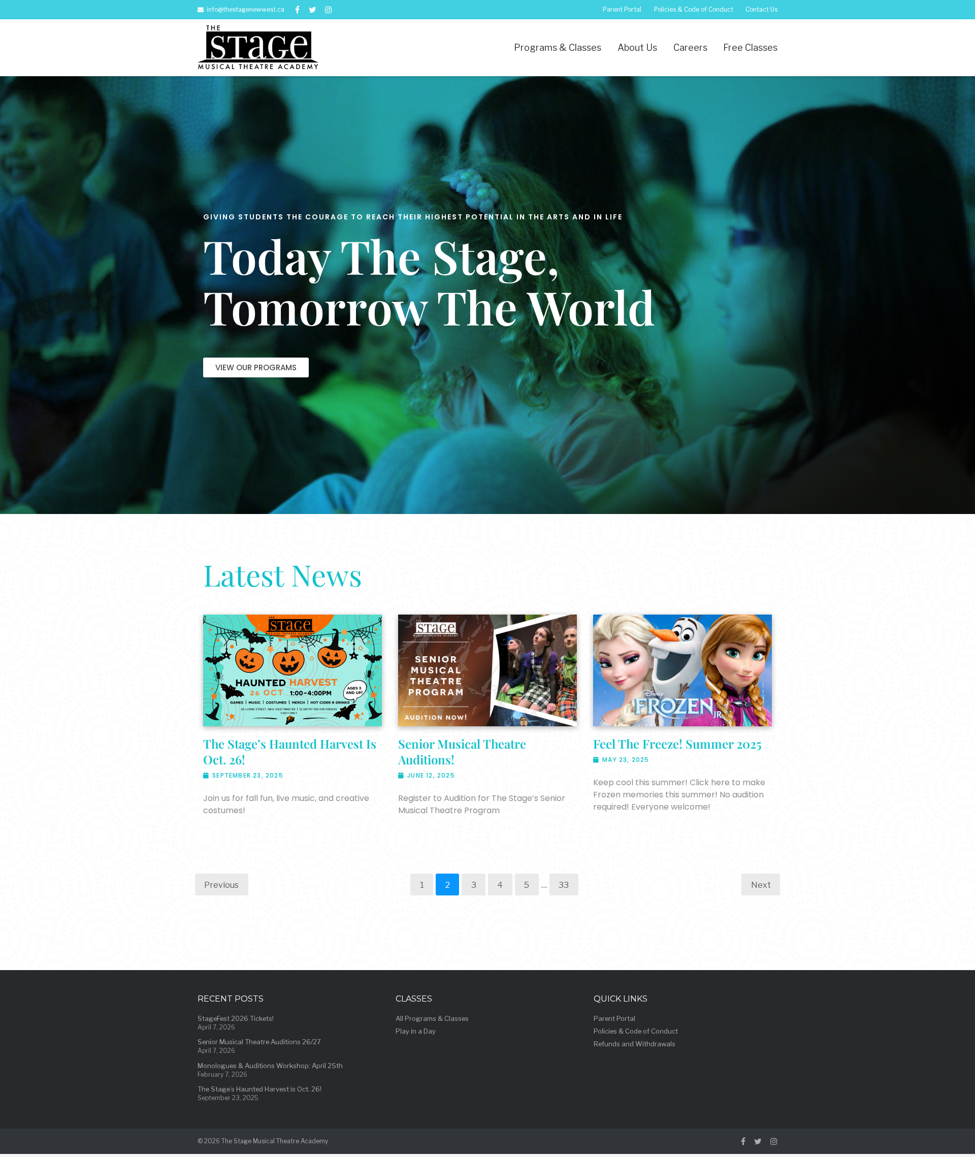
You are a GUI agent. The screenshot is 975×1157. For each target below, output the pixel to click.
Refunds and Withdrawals (634, 1044)
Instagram (328, 9)
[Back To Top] (947, 1129)
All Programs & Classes (432, 1018)
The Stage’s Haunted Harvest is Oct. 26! (289, 751)
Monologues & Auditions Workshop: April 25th (270, 1066)
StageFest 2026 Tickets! (236, 1018)
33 (564, 885)
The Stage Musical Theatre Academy (274, 1141)
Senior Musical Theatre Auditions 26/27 (259, 1042)
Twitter (312, 9)
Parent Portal (622, 9)
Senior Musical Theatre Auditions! (462, 751)
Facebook (297, 9)
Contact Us (761, 9)
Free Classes (750, 47)
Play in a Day (416, 1031)
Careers (690, 47)
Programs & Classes (557, 47)
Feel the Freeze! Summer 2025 (677, 743)
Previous (221, 885)
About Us (637, 47)
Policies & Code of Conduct (693, 9)
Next (761, 885)
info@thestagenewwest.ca (245, 9)
